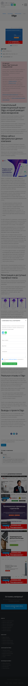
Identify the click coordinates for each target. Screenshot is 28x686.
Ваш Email (4, 345)
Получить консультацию (9, 363)
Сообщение (4, 351)
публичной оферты (13, 359)
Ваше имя (4, 334)
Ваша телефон (5, 340)
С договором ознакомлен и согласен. (12, 360)
